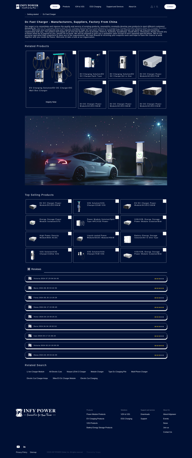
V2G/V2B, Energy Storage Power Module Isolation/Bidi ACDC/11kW (148, 254)
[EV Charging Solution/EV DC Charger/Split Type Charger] (92, 61)
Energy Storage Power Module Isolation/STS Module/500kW (50, 221)
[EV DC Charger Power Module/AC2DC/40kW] (92, 91)
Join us (166, 428)
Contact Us (167, 432)
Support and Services (114, 7)
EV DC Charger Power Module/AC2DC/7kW (151, 75)
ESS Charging (95, 7)
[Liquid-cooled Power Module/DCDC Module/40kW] (79, 239)
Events (166, 419)
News (165, 423)
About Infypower (169, 414)
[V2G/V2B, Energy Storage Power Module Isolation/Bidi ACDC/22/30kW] (127, 223)
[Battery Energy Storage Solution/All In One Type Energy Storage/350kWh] (127, 239)
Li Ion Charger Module (35, 372)
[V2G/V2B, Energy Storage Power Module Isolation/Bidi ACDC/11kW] (127, 255)
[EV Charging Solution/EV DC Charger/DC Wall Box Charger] (51, 68)
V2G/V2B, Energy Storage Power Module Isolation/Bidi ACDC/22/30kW (148, 221)
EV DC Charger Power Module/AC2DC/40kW (91, 105)
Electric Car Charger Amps (37, 378)
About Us (132, 7)
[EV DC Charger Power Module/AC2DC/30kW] (122, 91)
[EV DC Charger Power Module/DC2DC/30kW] (32, 207)
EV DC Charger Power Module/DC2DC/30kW (50, 204)
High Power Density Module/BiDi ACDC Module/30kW (49, 238)
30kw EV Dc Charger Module (64, 378)
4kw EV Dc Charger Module (74, 28)
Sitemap (33, 452)
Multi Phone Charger (139, 372)
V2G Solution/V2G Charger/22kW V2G (96, 204)
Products (66, 7)
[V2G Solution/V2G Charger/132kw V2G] (32, 255)
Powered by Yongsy (94, 452)
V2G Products (92, 423)
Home (55, 7)
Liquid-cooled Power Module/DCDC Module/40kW (100, 237)
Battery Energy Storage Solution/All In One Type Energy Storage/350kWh (146, 238)
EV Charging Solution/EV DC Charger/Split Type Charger (92, 76)
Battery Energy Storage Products (99, 428)
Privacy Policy (21, 452)
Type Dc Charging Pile (117, 372)
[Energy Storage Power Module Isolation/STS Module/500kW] (32, 223)
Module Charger (97, 372)
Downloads (145, 414)
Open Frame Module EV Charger (101, 28)
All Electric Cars (55, 372)
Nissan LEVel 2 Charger (76, 372)
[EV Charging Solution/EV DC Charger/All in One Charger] (122, 61)
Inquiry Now (51, 102)
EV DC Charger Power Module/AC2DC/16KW (145, 204)
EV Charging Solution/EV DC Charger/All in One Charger (122, 76)
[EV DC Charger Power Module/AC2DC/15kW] (152, 91)
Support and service (148, 410)
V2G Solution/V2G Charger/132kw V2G (49, 253)
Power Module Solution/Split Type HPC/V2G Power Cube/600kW (101, 221)
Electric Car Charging (89, 378)
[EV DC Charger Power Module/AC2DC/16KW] (127, 207)
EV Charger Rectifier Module (129, 28)
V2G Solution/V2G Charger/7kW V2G (96, 253)
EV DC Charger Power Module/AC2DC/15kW (151, 105)
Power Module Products (96, 414)
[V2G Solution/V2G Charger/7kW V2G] (79, 255)
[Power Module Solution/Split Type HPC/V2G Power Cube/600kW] (79, 223)
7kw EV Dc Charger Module (48, 28)
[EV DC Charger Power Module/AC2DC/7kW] (152, 61)
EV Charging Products (95, 419)
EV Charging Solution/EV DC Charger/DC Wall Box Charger (51, 89)
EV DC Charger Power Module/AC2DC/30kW (121, 105)
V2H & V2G (79, 7)
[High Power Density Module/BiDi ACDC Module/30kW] (32, 239)
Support (144, 419)
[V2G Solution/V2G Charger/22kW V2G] (79, 207)
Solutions (124, 410)
